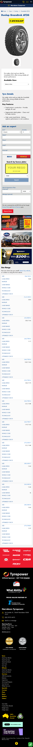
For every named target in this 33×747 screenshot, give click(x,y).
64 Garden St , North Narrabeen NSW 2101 (17, 613)
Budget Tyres (5, 708)
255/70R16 (27, 380)
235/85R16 (27, 318)
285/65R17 (27, 463)
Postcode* (5, 150)
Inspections (5, 680)
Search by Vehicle (6, 658)
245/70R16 (27, 339)
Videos (4, 698)
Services (4, 674)
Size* (3, 130)
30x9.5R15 (28, 276)
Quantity (24, 130)
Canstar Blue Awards (7, 706)
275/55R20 (27, 525)
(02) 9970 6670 (10, 617)
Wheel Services (6, 686)
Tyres (3, 656)
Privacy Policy (5, 207)
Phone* (4, 140)
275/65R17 (27, 443)
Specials (4, 688)
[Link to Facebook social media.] (16, 743)
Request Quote (8, 211)
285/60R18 (27, 505)
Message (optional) (7, 194)
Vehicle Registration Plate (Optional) (9, 188)
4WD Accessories (6, 676)
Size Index (4, 704)
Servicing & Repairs (7, 682)
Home (4, 11)
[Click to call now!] (23, 2)
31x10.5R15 (27, 297)
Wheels (4, 668)
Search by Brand (6, 662)
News (4, 694)
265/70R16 (27, 401)
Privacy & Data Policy (11, 738)
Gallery (4, 696)
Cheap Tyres (5, 710)
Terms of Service (16, 207)
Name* (4, 135)
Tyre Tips (4, 666)
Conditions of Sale (20, 738)
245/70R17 (27, 422)
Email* (4, 145)
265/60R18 (27, 484)
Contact (4, 690)
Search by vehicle (25, 271)
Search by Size (6, 660)
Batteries (4, 678)
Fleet (3, 692)
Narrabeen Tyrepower (17, 5)
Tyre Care (4, 664)
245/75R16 (27, 359)
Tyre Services (5, 684)
